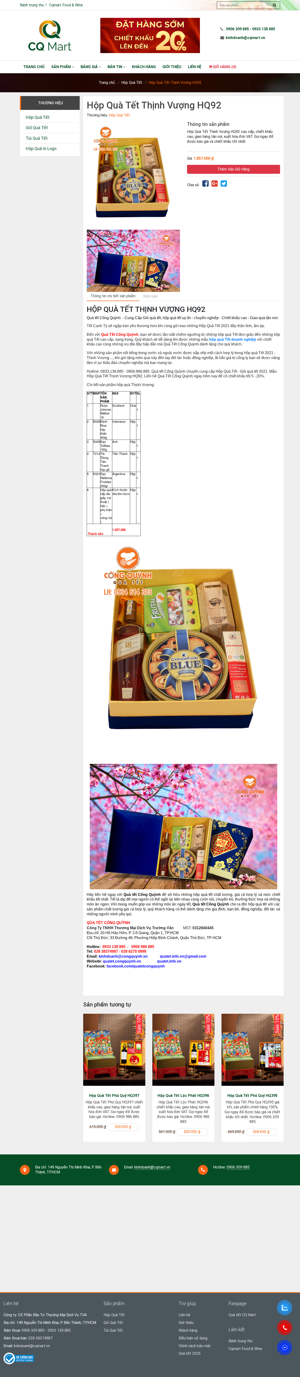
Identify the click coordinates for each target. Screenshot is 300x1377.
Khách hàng (144, 67)
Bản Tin (115, 67)
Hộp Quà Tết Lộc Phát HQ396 (183, 1095)
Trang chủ (34, 67)
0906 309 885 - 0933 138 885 (250, 29)
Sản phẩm (61, 67)
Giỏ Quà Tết (37, 127)
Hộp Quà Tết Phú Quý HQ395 (252, 1095)
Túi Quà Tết (37, 138)
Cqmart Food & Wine (66, 5)
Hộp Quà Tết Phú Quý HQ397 (114, 1095)
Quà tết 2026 (190, 1353)
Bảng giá (90, 67)
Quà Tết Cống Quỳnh (120, 335)
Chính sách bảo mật (195, 1346)
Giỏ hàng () (224, 67)
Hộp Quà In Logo (41, 148)
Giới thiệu (171, 67)
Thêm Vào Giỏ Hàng (233, 169)
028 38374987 (40, 1338)
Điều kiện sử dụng (193, 1338)
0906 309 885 (238, 1167)
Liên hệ (194, 67)
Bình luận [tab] (150, 296)
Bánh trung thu (32, 5)
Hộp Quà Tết (131, 82)
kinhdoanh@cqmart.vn (245, 37)
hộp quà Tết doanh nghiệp (232, 339)
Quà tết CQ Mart (242, 1315)
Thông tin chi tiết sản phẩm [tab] (112, 296)
